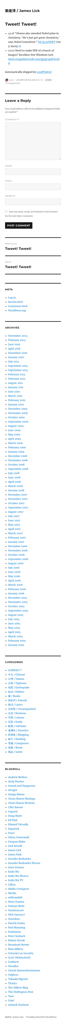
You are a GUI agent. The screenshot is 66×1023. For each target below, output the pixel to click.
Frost (11, 833)
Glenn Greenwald (18, 837)
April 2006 (14, 580)
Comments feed (17, 306)
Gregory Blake (16, 841)
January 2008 (16, 490)
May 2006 (14, 576)
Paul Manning (16, 927)
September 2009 (18, 421)
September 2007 (18, 507)
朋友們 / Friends (17, 700)
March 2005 (15, 636)
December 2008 (17, 456)
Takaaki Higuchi (18, 979)
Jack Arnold (15, 845)
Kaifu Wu (13, 871)
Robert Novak (16, 940)
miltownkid (15, 897)
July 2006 (14, 567)
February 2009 (17, 447)
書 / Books (14, 696)
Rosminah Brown (18, 944)
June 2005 (14, 623)
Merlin (12, 893)
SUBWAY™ (15, 670)
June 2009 (14, 430)
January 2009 (16, 451)
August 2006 (16, 563)
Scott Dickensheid (19, 957)
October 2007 (16, 503)
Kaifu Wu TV (15, 880)
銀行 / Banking (17, 738)
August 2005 (15, 614)
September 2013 (18, 370)
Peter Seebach (16, 936)
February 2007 (17, 537)
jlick (11, 80)
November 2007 (17, 498)
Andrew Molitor (17, 777)
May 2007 (14, 524)
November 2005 (18, 602)
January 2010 (16, 404)
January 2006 (16, 593)
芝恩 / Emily (15, 721)
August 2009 (16, 425)
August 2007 (15, 511)
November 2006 (18, 550)
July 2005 (13, 619)
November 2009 (18, 413)
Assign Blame (16, 794)
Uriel (11, 1000)
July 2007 (13, 516)
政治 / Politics (16, 691)
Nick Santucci (16, 914)
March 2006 (15, 584)
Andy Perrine (16, 781)
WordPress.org (17, 310)
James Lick (14, 850)
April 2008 (14, 481)
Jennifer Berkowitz (19, 858)
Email (8, 181)
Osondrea (14, 918)
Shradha (13, 966)
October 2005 (16, 606)
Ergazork (13, 828)
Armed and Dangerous (21, 785)
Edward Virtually (18, 824)
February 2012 (16, 378)
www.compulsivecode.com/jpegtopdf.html (34, 59)
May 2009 (14, 434)
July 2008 (13, 473)
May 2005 (14, 627)
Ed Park (12, 820)
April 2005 (14, 632)
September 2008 (18, 468)
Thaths (12, 983)
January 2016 (16, 357)
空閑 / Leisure (16, 717)
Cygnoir (13, 811)
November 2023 (17, 335)
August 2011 (15, 383)
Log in (12, 297)
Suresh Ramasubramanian (24, 970)
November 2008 (18, 460)
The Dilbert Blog (18, 987)
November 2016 (17, 352)
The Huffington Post (20, 991)
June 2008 (14, 477)
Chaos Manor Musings (21, 798)
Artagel (12, 790)
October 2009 (16, 417)
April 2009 (14, 438)
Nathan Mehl (16, 906)
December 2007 (17, 494)
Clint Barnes (15, 807)
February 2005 (17, 640)
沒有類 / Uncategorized (22, 708)
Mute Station (16, 901)
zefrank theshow (18, 1004)
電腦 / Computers (18, 743)
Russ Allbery (15, 948)
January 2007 (16, 541)
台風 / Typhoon (17, 683)
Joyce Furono (16, 867)
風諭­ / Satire (15, 751)
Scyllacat (13, 961)
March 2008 (15, 486)
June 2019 (14, 344)
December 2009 (17, 408)
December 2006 (17, 546)
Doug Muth (15, 815)
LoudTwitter (44, 71)
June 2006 (14, 571)
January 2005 (16, 644)
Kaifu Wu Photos (18, 875)
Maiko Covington (18, 888)
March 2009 (15, 443)
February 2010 (16, 400)
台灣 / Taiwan (16, 678)
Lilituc (12, 884)
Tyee (11, 996)
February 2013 (16, 374)
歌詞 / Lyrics (15, 704)
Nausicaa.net (16, 910)
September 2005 (18, 610)
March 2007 (15, 533)
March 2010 (15, 395)
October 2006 (16, 554)
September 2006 (18, 559)
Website (10, 196)
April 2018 (14, 348)
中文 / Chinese (16, 674)
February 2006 (17, 589)
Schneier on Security (20, 953)
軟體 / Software (17, 726)
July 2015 (13, 361)
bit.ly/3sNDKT (46, 41)
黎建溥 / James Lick (22, 11)
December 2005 (17, 597)
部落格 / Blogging (18, 734)
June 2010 (14, 391)
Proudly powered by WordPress (41, 1017)
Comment (12, 119)
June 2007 (14, 520)
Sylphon (13, 974)
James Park (15, 854)
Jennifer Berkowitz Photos (24, 863)
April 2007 (14, 529)
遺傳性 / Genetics (18, 730)
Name (8, 166)
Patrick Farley (16, 923)
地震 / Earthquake (18, 687)
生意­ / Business (17, 713)
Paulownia (14, 931)
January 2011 (15, 387)
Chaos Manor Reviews (21, 802)
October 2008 (16, 464)
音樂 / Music (15, 747)
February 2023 (17, 340)
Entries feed (15, 301)
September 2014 (18, 365)
